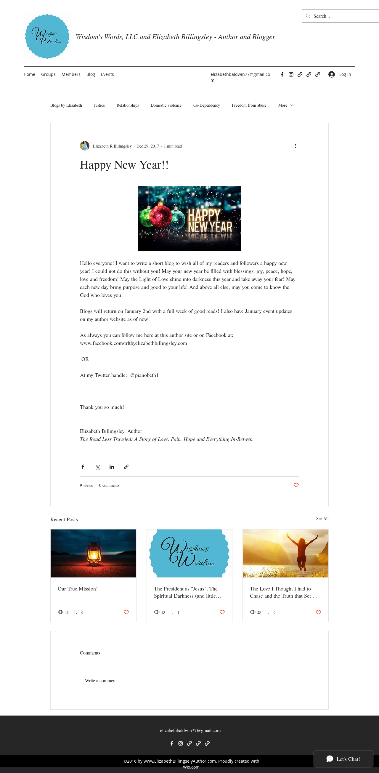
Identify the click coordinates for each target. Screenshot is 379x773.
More (282, 105)
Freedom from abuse (249, 105)
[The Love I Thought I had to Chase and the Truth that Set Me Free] (285, 553)
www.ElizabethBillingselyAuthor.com (180, 761)
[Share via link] (126, 467)
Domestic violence (166, 105)
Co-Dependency (206, 105)
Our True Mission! (78, 588)
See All (322, 518)
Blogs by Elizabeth (66, 105)
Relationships (128, 105)
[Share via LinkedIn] (112, 467)
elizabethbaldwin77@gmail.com (190, 730)
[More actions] (295, 145)
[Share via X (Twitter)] (97, 467)
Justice (99, 105)
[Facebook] (282, 74)
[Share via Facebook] (83, 467)
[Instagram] (291, 74)
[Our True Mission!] (93, 553)
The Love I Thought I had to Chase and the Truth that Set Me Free (284, 592)
